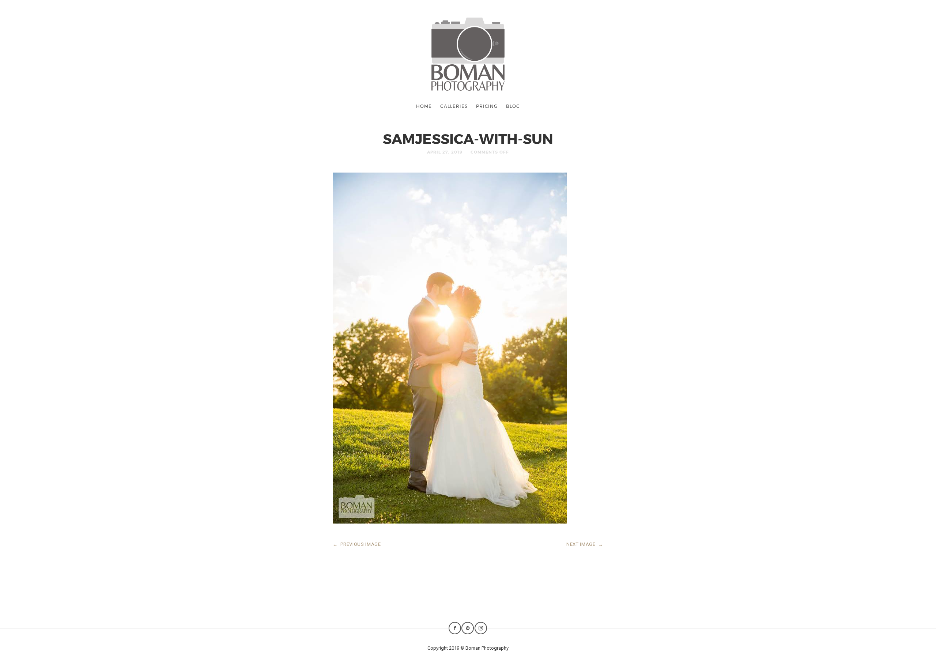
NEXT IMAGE (584, 544)
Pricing (487, 106)
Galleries (454, 106)
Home (424, 106)
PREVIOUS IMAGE (357, 544)
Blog (513, 106)
